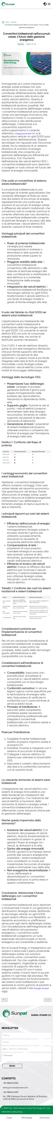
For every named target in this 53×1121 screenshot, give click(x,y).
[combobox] (5, 1049)
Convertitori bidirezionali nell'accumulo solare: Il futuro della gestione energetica (26, 26)
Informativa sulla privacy (12, 1112)
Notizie (13, 22)
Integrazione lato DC (25, 133)
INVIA (12, 1066)
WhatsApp (26, 1117)
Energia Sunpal (41, 988)
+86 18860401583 (10, 1083)
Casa (7, 22)
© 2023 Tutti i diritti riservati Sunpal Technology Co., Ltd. (26, 1108)
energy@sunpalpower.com (15, 1087)
